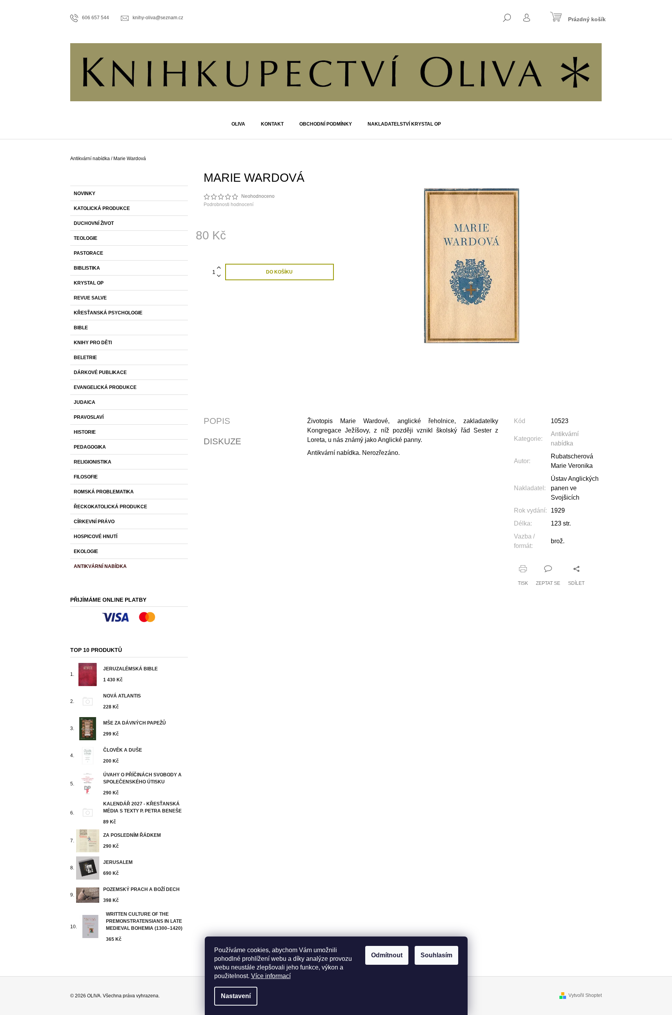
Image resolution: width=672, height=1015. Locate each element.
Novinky (84, 193)
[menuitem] (238, 124)
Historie (85, 432)
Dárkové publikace (100, 372)
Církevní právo (94, 521)
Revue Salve (90, 298)
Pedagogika (90, 447)
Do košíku (279, 272)
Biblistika (87, 268)
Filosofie (86, 477)
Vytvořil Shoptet (585, 995)
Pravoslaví (89, 417)
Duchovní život (94, 223)
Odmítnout (386, 955)
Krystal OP (89, 283)
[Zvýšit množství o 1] (219, 268)
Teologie (85, 238)
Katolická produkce (102, 208)
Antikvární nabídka (100, 566)
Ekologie (86, 551)
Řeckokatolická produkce (110, 506)
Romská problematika (104, 492)
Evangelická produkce (105, 387)
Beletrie (85, 357)
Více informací (271, 976)
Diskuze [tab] (222, 441)
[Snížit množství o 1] (219, 276)
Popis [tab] (217, 421)
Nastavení (236, 996)
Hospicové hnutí (95, 536)
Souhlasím (436, 955)
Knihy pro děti (93, 342)
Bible (81, 327)
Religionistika (92, 462)
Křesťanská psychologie (108, 313)
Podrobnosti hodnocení (228, 204)
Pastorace (88, 253)
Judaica (84, 402)
